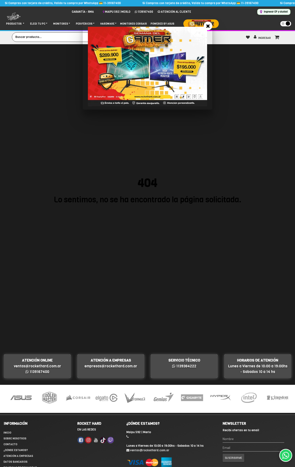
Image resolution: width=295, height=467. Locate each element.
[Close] (208, 26)
